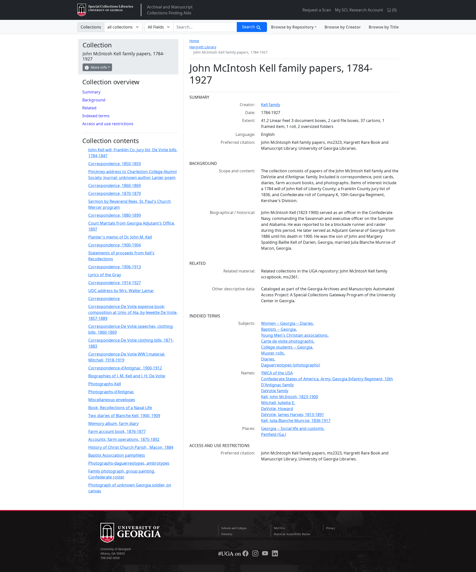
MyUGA (279, 528)
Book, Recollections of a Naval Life (120, 407)
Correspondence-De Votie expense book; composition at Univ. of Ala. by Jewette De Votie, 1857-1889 (133, 312)
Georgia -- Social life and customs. (293, 428)
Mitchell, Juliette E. (278, 402)
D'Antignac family (277, 385)
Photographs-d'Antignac (111, 391)
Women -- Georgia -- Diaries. (287, 323)
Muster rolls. (273, 353)
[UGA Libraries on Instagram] (256, 553)
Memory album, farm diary (113, 423)
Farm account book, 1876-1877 (117, 431)
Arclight (105, 10)
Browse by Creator (343, 27)
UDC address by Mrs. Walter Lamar (121, 290)
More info (99, 67)
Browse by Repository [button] (292, 27)
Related (89, 108)
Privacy (330, 528)
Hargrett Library (202, 47)
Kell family (270, 104)
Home (194, 40)
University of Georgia (137, 533)
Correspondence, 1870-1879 (114, 193)
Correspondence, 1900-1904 (114, 245)
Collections (91, 27)
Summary (91, 92)
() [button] (394, 10)
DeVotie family (274, 390)
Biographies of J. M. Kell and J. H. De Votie (126, 376)
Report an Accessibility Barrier (292, 534)
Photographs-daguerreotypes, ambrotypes (128, 463)
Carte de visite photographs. (287, 341)
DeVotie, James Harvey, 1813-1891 (292, 414)
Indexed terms (96, 116)
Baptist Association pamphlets (116, 455)
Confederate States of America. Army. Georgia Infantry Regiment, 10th (327, 379)
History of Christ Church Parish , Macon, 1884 (130, 447)
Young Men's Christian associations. (294, 335)
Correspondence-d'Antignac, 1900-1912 (125, 368)
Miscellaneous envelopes (111, 399)
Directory (227, 534)
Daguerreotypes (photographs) (290, 365)
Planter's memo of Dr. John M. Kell (120, 237)
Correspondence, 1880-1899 (114, 215)
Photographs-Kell (104, 384)
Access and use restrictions (107, 123)
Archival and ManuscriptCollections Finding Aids (170, 10)
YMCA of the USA (277, 373)
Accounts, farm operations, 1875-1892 (123, 439)
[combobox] (205, 27)
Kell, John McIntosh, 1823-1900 (289, 396)
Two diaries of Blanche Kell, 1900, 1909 (124, 415)
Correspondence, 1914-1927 (114, 282)
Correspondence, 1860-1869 (114, 185)
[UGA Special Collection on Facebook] (246, 553)
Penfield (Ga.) (273, 434)
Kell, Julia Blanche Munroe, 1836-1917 (295, 420)
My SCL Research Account (359, 10)
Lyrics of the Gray (104, 274)
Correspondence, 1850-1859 (114, 163)
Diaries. (268, 359)
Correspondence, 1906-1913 (114, 267)
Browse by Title (384, 27)
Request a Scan (316, 10)
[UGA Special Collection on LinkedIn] (275, 553)
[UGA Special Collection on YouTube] (265, 553)
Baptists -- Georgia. (279, 329)
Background (93, 100)
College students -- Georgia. (287, 347)
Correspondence (104, 298)
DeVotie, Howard (277, 408)
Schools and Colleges (234, 528)
